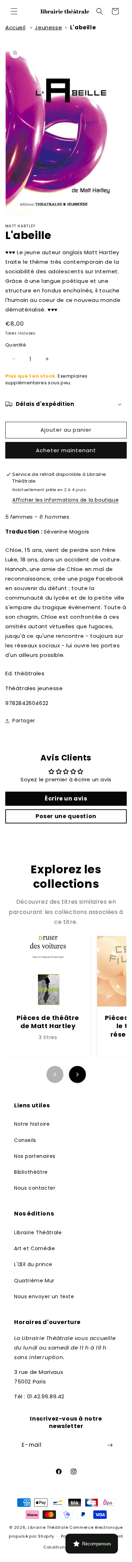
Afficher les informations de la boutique (65, 499)
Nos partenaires (35, 1156)
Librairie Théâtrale (38, 1232)
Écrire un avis (66, 798)
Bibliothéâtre (31, 1172)
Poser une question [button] (66, 816)
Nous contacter (34, 1187)
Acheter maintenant (66, 450)
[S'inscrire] (110, 1445)
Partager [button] (23, 720)
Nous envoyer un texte (44, 1296)
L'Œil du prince (33, 1264)
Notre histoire (32, 1123)
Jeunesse (48, 27)
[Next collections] (77, 1074)
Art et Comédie (34, 1248)
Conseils (25, 1140)
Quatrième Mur (34, 1280)
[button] (14, 11)
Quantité (15, 345)
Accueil (15, 27)
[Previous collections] (54, 1074)
